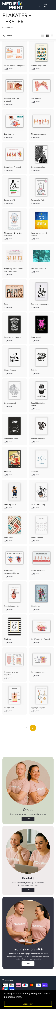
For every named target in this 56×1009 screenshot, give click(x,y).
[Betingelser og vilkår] (28, 922)
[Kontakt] (28, 851)
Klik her (28, 819)
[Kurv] (44, 5)
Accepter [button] (27, 1004)
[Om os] (28, 782)
